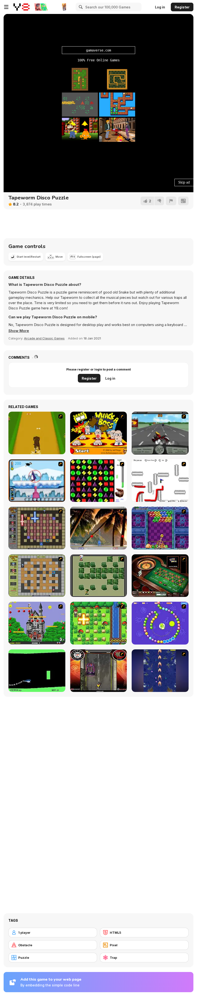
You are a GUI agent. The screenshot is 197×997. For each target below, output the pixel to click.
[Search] (80, 7)
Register (182, 7)
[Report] (171, 201)
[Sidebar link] (6, 7)
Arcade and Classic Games (44, 338)
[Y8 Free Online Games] (21, 7)
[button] (18, 330)
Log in (160, 7)
